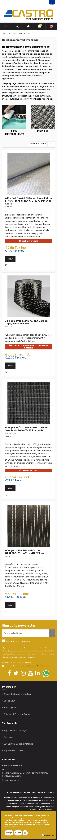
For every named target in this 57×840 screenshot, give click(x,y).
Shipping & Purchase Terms (17, 714)
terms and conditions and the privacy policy (33, 666)
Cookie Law (9, 701)
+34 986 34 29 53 (14, 780)
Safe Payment (10, 707)
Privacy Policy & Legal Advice (17, 694)
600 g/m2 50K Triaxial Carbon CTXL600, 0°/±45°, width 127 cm (24, 551)
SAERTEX (8, 207)
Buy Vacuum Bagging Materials (18, 744)
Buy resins (9, 737)
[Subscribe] (52, 633)
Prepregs (42, 131)
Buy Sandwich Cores (13, 750)
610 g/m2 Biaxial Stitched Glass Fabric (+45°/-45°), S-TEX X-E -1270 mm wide (28, 199)
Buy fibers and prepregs (15, 730)
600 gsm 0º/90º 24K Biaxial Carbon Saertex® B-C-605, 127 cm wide (26, 429)
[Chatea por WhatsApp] (48, 835)
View (10, 259)
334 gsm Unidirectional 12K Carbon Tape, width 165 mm (26, 322)
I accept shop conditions (18, 641)
